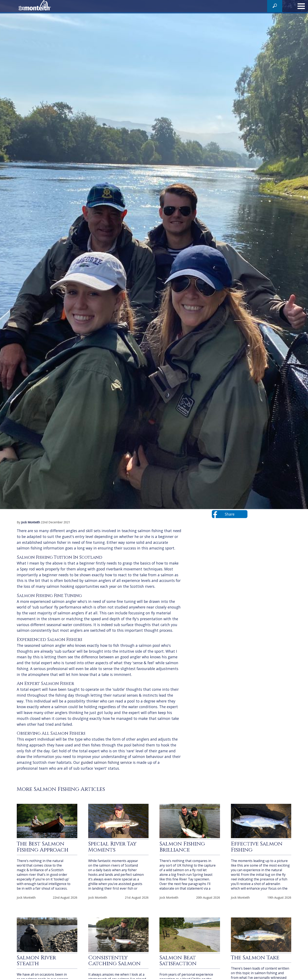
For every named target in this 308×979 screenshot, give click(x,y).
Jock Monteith (31, 522)
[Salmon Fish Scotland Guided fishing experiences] (35, 6)
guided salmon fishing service (106, 762)
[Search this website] (275, 6)
